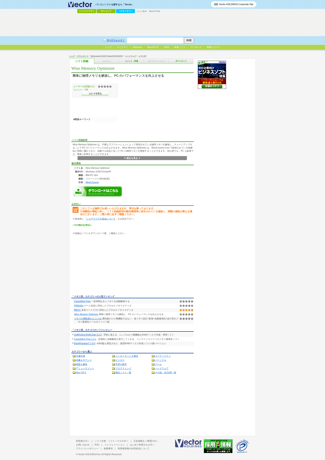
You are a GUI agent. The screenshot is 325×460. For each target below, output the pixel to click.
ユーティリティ (163, 356)
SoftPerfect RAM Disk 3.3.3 (88, 334)
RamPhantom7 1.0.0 (84, 343)
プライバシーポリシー (87, 448)
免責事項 (108, 448)
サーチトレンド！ (116, 40)
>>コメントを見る (95, 93)
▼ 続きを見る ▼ (132, 158)
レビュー (106, 61)
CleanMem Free (82, 301)
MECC (77, 310)
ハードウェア (130, 56)
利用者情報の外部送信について (133, 448)
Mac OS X (81, 372)
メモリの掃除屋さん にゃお (88, 318)
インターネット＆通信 (126, 356)
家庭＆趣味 (81, 364)
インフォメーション (114, 444)
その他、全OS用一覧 (165, 372)
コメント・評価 (131, 61)
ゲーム (158, 364)
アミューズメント (85, 368)
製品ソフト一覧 (123, 372)
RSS (97, 444)
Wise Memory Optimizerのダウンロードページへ (98, 191)
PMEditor (79, 305)
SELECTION (154, 11)
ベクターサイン (125, 11)
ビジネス (120, 360)
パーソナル (160, 360)
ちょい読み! (142, 11)
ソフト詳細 (81, 61)
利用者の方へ (83, 441)
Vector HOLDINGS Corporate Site (236, 4)
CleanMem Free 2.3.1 (85, 339)
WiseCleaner (92, 182)
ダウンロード (82, 56)
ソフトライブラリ (86, 11)
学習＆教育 (121, 364)
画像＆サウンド (84, 360)
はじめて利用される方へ (142, 444)
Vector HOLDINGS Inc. (89, 454)
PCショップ (106, 11)
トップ (72, 56)
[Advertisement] (102, 265)
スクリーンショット (156, 61)
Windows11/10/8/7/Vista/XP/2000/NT (107, 56)
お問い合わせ (83, 444)
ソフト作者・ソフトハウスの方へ (111, 441)
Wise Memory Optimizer (86, 314)
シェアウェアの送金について (100, 218)
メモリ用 (142, 56)
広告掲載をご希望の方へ (146, 441)
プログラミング (123, 368)
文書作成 (80, 356)
